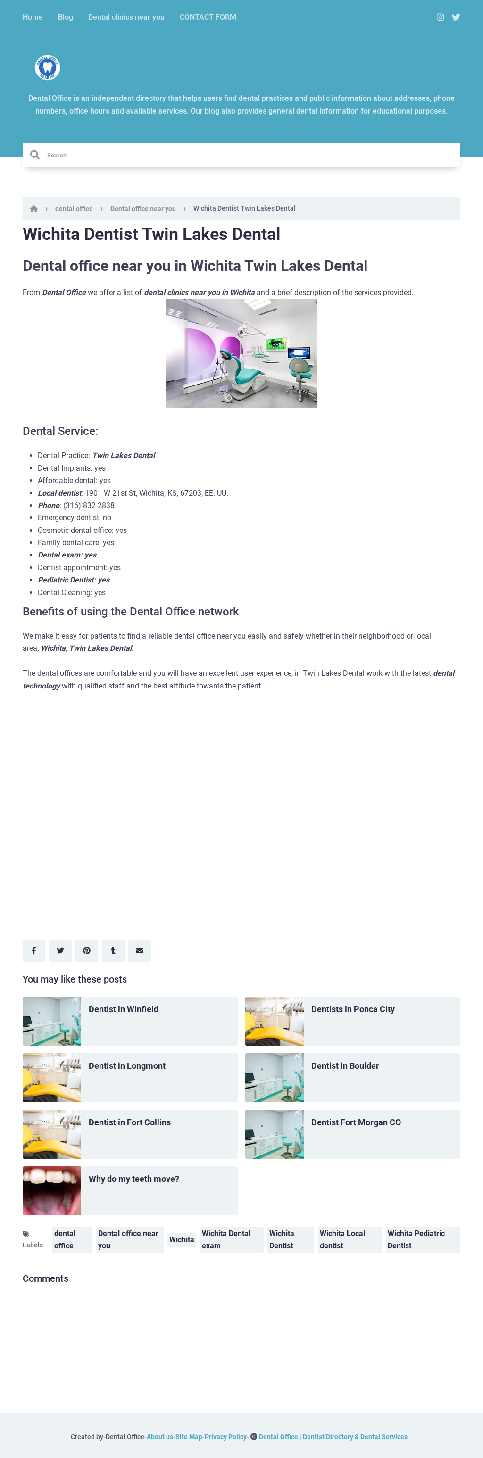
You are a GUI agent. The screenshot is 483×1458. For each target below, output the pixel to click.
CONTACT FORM (208, 17)
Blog (65, 17)
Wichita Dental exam (226, 1239)
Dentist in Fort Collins (130, 1122)
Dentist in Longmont (127, 1066)
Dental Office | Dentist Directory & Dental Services (333, 1437)
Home (33, 17)
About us (160, 1437)
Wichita (181, 1239)
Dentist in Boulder (345, 1066)
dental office (74, 209)
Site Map (188, 1437)
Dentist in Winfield (123, 1009)
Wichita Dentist (281, 1239)
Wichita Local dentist (342, 1239)
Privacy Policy (226, 1437)
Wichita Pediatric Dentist (416, 1239)
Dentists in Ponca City (353, 1009)
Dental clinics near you (126, 17)
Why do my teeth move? (134, 1179)
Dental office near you (143, 209)
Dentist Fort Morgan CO (356, 1122)
